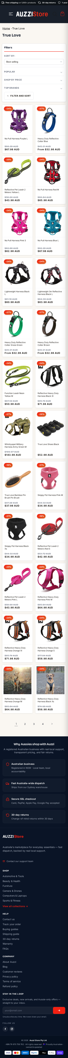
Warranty (8, 943)
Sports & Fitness (11, 900)
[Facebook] (5, 1029)
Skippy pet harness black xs (17, 547)
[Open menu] (11, 14)
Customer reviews (12, 971)
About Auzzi (9, 961)
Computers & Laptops (15, 895)
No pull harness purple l (16, 138)
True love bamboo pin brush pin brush (15, 496)
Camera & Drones (12, 890)
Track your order (12, 924)
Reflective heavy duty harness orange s (48, 649)
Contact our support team (20, 861)
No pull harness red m (48, 189)
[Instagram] (12, 1029)
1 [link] (16, 723)
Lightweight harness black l (17, 292)
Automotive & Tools (13, 876)
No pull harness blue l (48, 240)
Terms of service (12, 981)
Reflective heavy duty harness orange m (15, 700)
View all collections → (15, 906)
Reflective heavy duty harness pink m (48, 598)
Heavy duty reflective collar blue (48, 139)
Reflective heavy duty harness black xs (48, 700)
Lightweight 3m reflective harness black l (50, 292)
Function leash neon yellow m (14, 394)
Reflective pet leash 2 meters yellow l (15, 191)
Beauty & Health (11, 881)
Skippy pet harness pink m (50, 495)
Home (6, 28)
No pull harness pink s (15, 240)
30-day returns (11, 938)
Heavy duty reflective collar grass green (15, 343)
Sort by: (9, 55)
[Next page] (51, 723)
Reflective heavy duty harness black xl (48, 394)
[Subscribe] (59, 1010)
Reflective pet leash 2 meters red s (48, 547)
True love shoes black (48, 444)
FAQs (5, 948)
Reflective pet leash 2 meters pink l (15, 598)
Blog (5, 966)
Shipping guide (11, 934)
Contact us (9, 919)
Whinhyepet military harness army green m (16, 445)
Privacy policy (10, 976)
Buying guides (10, 929)
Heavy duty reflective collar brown (48, 343)
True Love (18, 28)
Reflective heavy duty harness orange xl (15, 649)
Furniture (7, 885)
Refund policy (10, 986)
